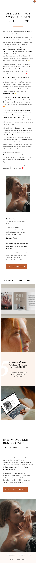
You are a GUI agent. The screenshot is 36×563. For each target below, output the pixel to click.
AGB (11, 560)
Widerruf (21, 560)
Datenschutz (25, 555)
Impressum (10, 555)
